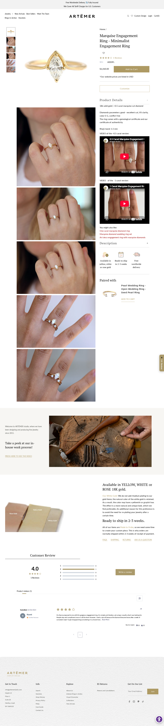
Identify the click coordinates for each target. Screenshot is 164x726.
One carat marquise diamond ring (115, 231)
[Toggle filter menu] (140, 598)
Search (38, 691)
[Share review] (141, 609)
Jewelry (8, 14)
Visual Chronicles (72, 697)
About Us (69, 691)
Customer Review (42, 555)
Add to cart (128, 299)
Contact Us (39, 710)
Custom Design (140, 16)
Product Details (111, 100)
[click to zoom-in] (56, 66)
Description (108, 243)
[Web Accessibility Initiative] (159, 719)
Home (102, 29)
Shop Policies (40, 697)
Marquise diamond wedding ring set (116, 234)
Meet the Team (43, 14)
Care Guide (39, 707)
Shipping (115, 540)
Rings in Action (11, 18)
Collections (70, 700)
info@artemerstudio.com (13, 690)
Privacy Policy (40, 700)
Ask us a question (143, 540)
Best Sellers (30, 14)
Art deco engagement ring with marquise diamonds (122, 237)
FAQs (104, 540)
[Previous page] (73, 635)
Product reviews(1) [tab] (24, 591)
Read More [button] (105, 620)
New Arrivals (20, 14)
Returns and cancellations (106, 691)
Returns (127, 540)
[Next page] (86, 635)
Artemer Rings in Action (74, 694)
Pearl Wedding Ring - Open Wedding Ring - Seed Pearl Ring (133, 289)
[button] (104, 53)
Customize (124, 88)
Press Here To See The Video (18, 456)
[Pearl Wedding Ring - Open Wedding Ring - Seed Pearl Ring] (109, 294)
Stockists (21, 18)
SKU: (101, 62)
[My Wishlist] (132, 16)
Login (150, 16)
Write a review (125, 572)
